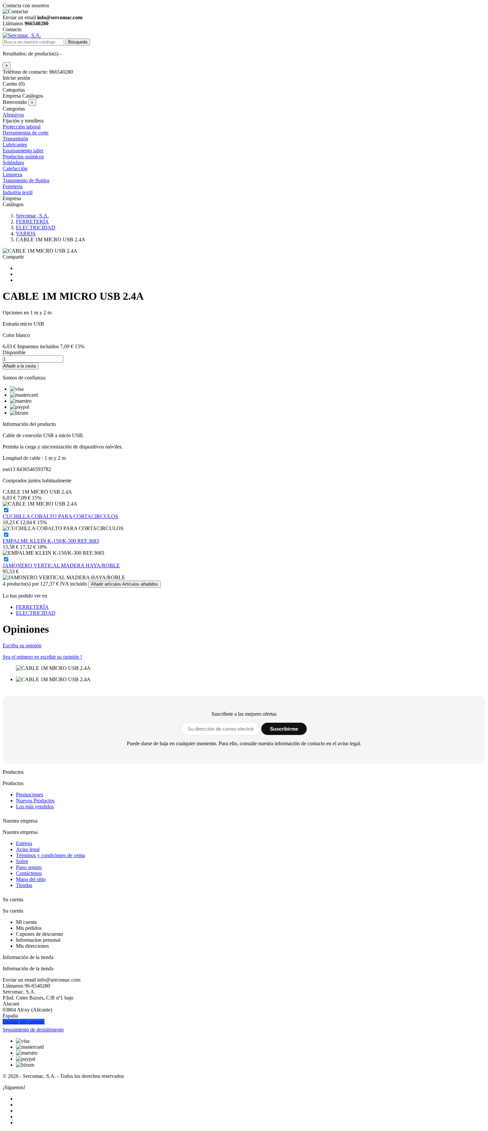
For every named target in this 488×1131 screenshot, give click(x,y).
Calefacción (15, 168)
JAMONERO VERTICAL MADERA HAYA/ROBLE (61, 565)
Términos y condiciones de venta (50, 855)
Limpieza (12, 174)
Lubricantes (15, 144)
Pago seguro (29, 867)
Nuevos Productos (35, 800)
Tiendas (24, 885)
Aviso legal (28, 849)
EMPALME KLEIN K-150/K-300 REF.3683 (51, 541)
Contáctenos (29, 873)
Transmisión (15, 138)
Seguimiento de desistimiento (33, 1029)
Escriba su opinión (22, 645)
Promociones (29, 794)
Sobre (22, 861)
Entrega (24, 843)
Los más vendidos (35, 806)
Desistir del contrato (23, 1021)
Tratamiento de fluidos (26, 180)
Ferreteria (13, 186)
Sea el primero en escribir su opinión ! (42, 657)
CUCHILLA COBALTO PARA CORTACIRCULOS (60, 516)
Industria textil (18, 192)
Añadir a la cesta (19, 366)
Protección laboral (22, 126)
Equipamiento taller (23, 150)
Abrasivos (13, 115)
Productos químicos (23, 156)
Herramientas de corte (25, 132)
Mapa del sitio (30, 879)
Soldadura (13, 162)
